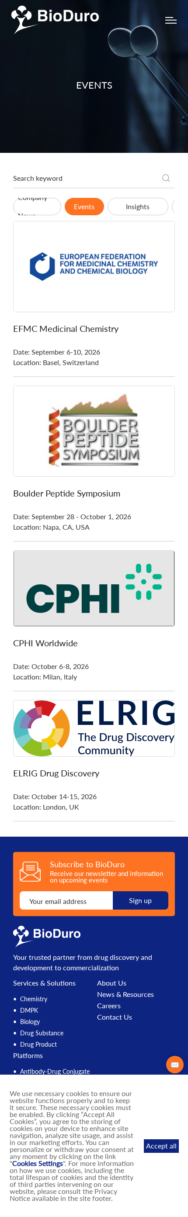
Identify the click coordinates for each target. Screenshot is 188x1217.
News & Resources (125, 994)
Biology (30, 1021)
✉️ (175, 1064)
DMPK (29, 1010)
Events (84, 206)
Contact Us (114, 1017)
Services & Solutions (44, 983)
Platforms (28, 1055)
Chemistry (33, 999)
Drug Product (38, 1044)
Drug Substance (41, 1033)
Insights (138, 206)
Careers (109, 1005)
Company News (32, 206)
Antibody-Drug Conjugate (55, 1071)
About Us (111, 982)
